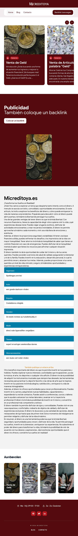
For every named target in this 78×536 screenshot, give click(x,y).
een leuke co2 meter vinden (17, 357)
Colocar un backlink (15, 120)
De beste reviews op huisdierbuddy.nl (21, 316)
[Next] (72, 22)
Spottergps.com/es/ (14, 275)
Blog (18, 12)
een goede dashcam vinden (17, 289)
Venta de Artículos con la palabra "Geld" (29, 482)
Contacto (27, 12)
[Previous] (67, 22)
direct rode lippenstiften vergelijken (20, 330)
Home (10, 12)
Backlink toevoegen (63, 12)
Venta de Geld (16, 63)
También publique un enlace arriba (39, 367)
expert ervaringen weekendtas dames (21, 344)
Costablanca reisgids (14, 303)
